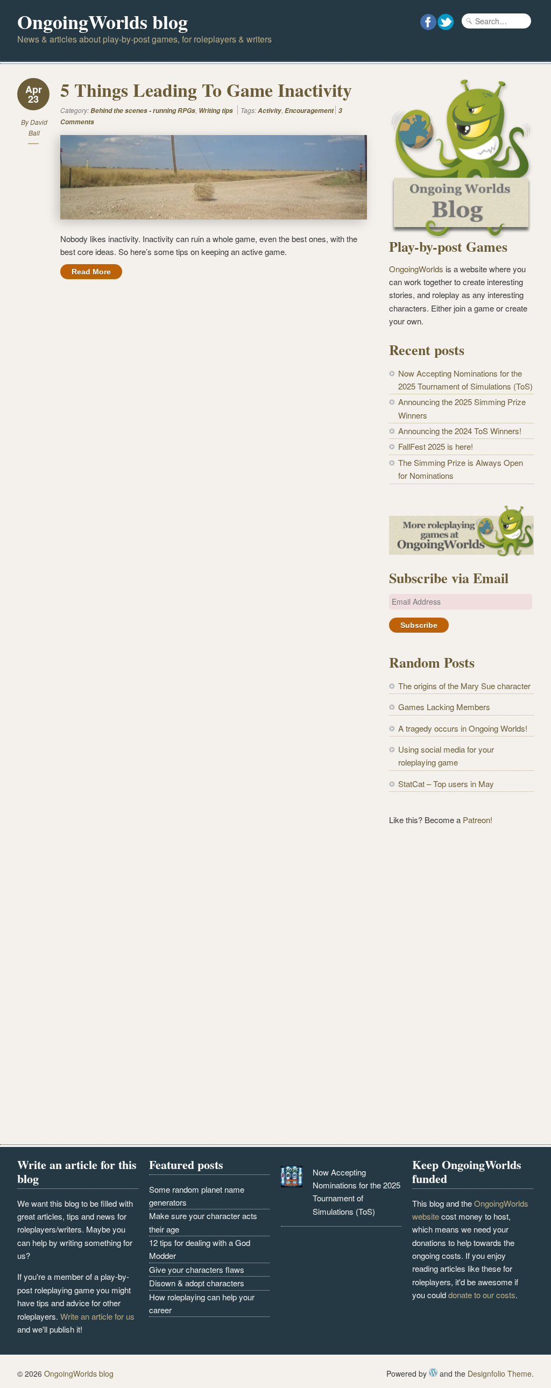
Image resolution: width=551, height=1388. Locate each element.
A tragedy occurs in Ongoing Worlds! (462, 728)
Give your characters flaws (196, 1269)
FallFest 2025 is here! (435, 446)
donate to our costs (481, 1294)
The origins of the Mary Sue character (464, 685)
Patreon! (477, 819)
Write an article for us (97, 1316)
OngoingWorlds (416, 268)
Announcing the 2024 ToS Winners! (459, 430)
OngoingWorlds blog (102, 22)
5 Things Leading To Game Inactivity (206, 89)
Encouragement (309, 110)
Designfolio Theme (500, 1373)
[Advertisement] (461, 918)
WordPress (433, 1372)
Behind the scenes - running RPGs (142, 110)
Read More (91, 271)
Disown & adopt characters (196, 1282)
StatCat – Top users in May (446, 783)
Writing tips (216, 110)
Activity (269, 110)
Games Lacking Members (444, 706)
